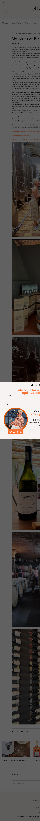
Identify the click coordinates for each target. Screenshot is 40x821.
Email (9, 395)
